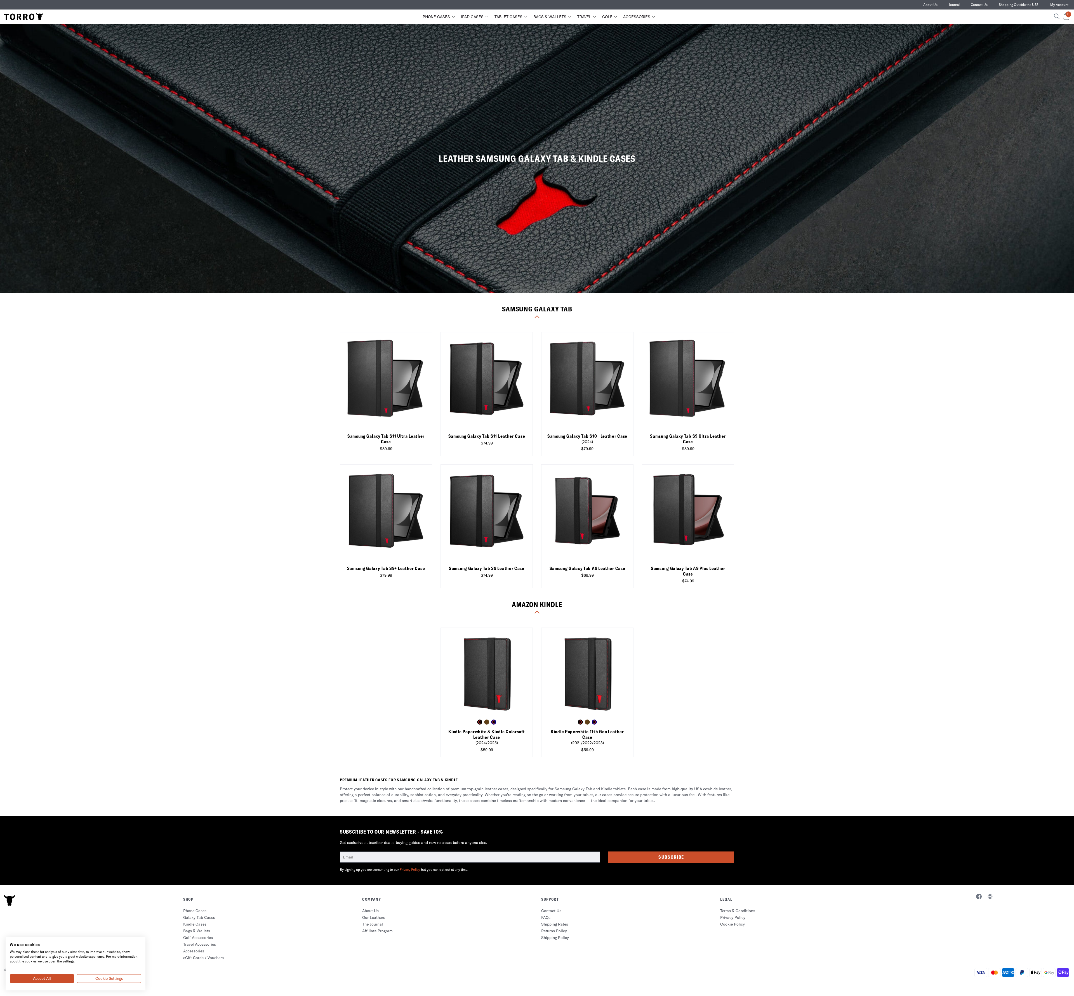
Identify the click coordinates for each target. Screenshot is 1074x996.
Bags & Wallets (549, 17)
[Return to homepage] (23, 17)
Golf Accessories (198, 937)
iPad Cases (472, 17)
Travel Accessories (199, 944)
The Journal (372, 924)
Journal (954, 5)
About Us (930, 5)
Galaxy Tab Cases (199, 917)
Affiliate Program (377, 930)
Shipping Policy (555, 937)
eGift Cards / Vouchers (203, 957)
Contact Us (979, 5)
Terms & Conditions (737, 910)
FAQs (545, 917)
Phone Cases (436, 17)
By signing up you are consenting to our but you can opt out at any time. (404, 869)
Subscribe (671, 857)
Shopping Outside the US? (1018, 5)
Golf (607, 17)
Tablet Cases (508, 17)
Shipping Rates (554, 924)
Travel (584, 17)
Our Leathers (373, 917)
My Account (1059, 5)
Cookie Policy (732, 924)
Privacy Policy (410, 869)
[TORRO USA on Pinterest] (990, 897)
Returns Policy (554, 930)
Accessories (636, 17)
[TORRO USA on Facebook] (979, 897)
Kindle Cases (194, 924)
